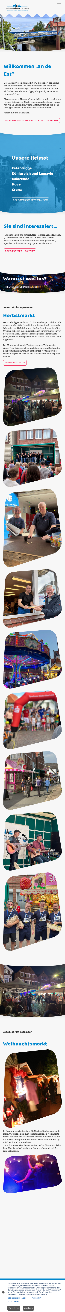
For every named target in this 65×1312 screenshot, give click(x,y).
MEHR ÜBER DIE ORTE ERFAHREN (30, 200)
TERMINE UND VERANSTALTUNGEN (22, 287)
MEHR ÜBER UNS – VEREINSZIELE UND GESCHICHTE (31, 120)
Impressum (36, 1298)
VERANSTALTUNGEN (15, 362)
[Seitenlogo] (17, 7)
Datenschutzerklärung (17, 1298)
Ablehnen (28, 1308)
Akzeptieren (14, 1308)
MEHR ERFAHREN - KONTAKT (20, 251)
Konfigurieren (13, 1301)
